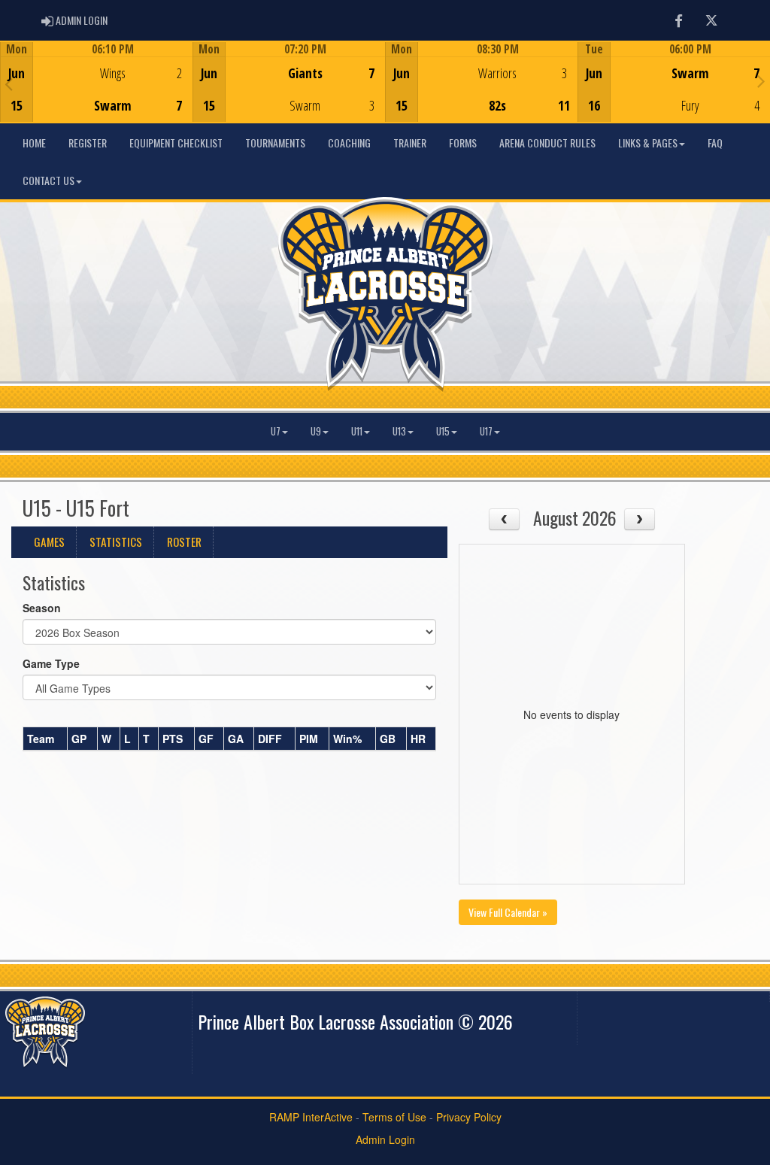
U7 (275, 431)
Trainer (409, 142)
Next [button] (761, 80)
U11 (356, 431)
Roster (184, 541)
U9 (316, 431)
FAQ (715, 142)
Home (34, 142)
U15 (443, 431)
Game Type (51, 663)
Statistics (115, 541)
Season (42, 607)
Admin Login (385, 1139)
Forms (463, 142)
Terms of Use (394, 1116)
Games (49, 541)
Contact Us (48, 180)
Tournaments (275, 142)
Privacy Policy (469, 1116)
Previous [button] (8, 83)
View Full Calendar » (507, 912)
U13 (399, 431)
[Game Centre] (97, 93)
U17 (486, 431)
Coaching (349, 142)
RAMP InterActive (311, 1116)
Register (87, 142)
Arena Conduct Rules (547, 142)
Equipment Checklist (176, 142)
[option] (96, 82)
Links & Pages (648, 142)
